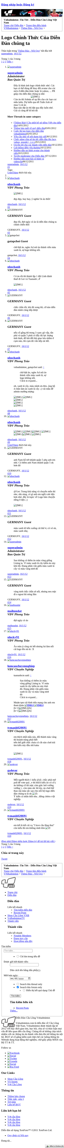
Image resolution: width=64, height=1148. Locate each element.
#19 (9, 807)
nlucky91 (13, 637)
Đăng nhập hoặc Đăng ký (17, 4)
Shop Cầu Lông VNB (18, 915)
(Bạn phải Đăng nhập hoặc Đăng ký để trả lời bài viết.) (28, 841)
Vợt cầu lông (13, 1116)
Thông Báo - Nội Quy (29, 50)
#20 (9, 836)
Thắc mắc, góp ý (15, 1099)
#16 (9, 657)
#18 (9, 761)
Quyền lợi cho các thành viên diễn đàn (32, 145)
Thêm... (14, 1010)
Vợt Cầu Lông (14, 1084)
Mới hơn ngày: (11, 975)
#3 (8, 232)
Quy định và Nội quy (17, 1135)
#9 (8, 442)
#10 (9, 473)
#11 (9, 513)
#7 (8, 349)
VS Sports (12, 1081)
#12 (9, 539)
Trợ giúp (11, 1102)
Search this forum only (30, 987)
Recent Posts (20, 912)
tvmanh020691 (17, 727)
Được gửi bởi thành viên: (16, 961)
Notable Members (22, 935)
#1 (8, 167)
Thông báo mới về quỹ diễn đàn (29, 128)
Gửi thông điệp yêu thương (27, 147)
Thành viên (13, 921)
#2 (8, 207)
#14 (9, 602)
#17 (9, 719)
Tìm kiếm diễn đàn (23, 910)
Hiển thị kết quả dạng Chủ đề (40, 990)
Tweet (4, 859)
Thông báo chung (16, 1096)
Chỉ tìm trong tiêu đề (29, 956)
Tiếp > (10, 61)
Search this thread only (30, 984)
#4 (8, 258)
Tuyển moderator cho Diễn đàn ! (30, 156)
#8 (8, 413)
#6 (8, 318)
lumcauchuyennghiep (21, 666)
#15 (9, 628)
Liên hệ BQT (14, 1104)
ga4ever (12, 770)
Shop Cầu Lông (15, 1079)
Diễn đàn (11, 895)
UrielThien (12, 172)
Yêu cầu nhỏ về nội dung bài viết (30, 136)
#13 (9, 576)
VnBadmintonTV (16, 918)
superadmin (7, 53)
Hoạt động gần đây (23, 941)
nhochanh (13, 184)
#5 (8, 292)
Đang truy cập (21, 938)
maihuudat (14, 611)
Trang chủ (12, 892)
